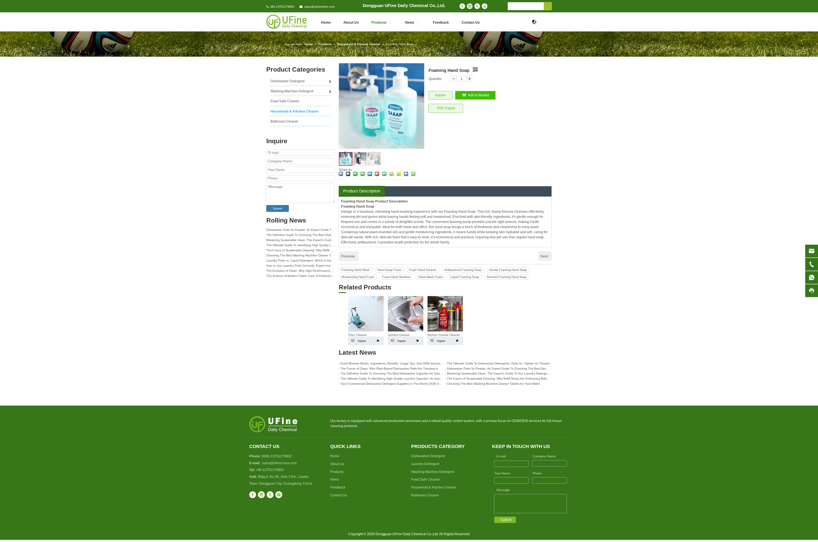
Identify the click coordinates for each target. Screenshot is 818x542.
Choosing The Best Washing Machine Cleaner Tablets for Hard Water (300, 252)
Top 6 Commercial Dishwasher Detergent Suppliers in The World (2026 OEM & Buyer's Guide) (392, 383)
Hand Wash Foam (430, 277)
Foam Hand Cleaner (422, 270)
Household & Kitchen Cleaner (433, 487)
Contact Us (338, 495)
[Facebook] (462, 6)
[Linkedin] (469, 6)
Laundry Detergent (425, 464)
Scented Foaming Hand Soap (507, 277)
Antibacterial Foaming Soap (462, 270)
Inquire (440, 95)
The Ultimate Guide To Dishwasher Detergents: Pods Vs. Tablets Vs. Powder (498, 363)
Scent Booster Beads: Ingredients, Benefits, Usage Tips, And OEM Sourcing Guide (392, 363)
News (334, 479)
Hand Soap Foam (389, 270)
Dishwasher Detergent (428, 456)
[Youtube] (484, 6)
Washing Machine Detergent (432, 472)
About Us (337, 464)
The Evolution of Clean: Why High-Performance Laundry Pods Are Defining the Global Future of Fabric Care (300, 267)
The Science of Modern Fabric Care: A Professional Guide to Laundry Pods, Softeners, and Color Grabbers (300, 272)
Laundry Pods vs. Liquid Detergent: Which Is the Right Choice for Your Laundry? (300, 257)
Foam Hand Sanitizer (396, 277)
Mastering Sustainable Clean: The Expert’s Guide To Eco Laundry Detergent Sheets (300, 236)
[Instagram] (278, 494)
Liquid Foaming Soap (464, 277)
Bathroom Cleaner (425, 495)
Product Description (361, 191)
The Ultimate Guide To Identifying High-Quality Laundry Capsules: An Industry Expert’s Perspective (300, 241)
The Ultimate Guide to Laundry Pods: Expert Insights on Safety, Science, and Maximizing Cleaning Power (300, 277)
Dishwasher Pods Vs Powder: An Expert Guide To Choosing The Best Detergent (498, 368)
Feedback (337, 487)
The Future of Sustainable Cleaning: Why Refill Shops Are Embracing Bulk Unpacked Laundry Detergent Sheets (300, 247)
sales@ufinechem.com (319, 6)
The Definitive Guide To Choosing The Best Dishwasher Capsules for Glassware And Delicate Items (300, 231)
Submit (277, 208)
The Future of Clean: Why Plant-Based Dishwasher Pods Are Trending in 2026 (392, 368)
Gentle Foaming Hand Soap (508, 270)
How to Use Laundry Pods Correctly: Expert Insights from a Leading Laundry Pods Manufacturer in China (300, 262)
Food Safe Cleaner (425, 479)
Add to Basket (478, 95)
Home (334, 456)
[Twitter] (477, 6)
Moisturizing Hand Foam (357, 277)
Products (337, 472)
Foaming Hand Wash (355, 270)
